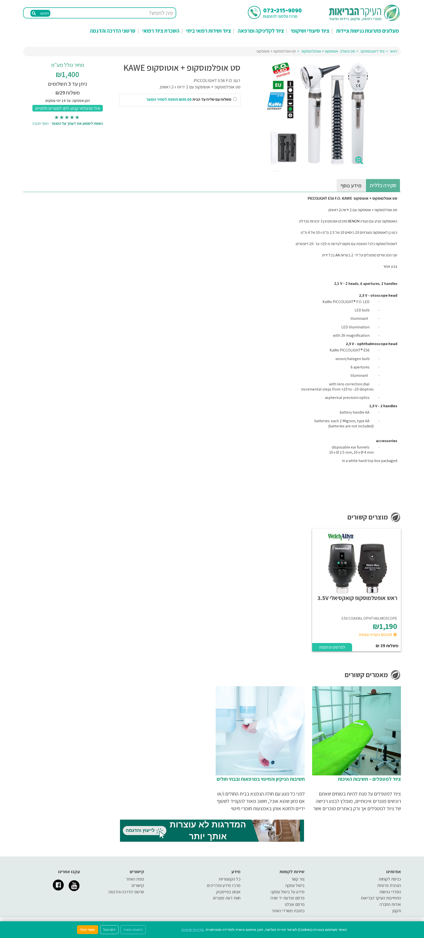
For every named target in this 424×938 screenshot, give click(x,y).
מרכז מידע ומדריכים (223, 885)
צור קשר (298, 879)
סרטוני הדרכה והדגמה (112, 30)
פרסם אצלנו (295, 904)
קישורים (138, 885)
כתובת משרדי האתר (288, 910)
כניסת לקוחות (390, 879)
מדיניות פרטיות (192, 929)
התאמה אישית (133, 929)
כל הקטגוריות (229, 879)
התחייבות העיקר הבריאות (381, 898)
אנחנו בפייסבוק (228, 892)
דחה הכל (109, 929)
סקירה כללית (383, 185)
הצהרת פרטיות (389, 885)
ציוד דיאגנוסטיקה (372, 51)
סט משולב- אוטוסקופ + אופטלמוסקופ (328, 51)
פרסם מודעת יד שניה (287, 898)
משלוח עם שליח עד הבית (189, 99)
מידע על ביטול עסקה (288, 892)
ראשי (393, 51)
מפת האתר (135, 879)
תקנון (396, 910)
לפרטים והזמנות (332, 647)
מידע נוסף (351, 185)
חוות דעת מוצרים (226, 898)
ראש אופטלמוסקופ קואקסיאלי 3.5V (357, 598)
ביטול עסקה (295, 885)
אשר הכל (87, 929)
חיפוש (44, 13)
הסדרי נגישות (390, 892)
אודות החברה (390, 904)
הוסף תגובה (40, 123)
